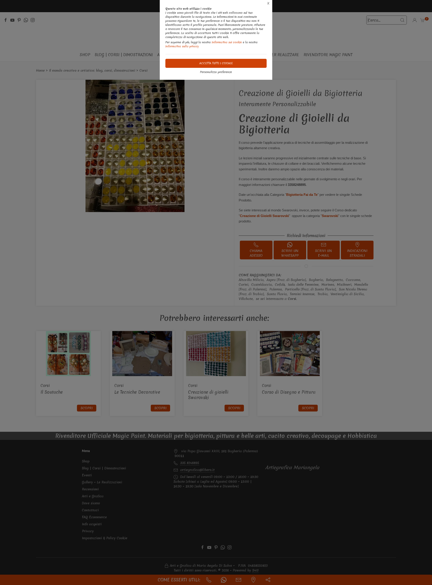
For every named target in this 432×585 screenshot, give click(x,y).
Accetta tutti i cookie (216, 63)
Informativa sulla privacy (182, 46)
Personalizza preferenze (216, 72)
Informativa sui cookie (227, 42)
